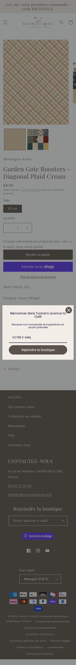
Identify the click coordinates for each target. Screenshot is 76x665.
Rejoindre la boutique (38, 350)
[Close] (69, 310)
